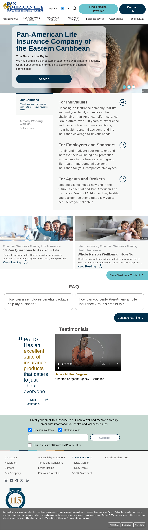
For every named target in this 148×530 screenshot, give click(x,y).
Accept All (114, 525)
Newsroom (11, 462)
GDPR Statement (82, 473)
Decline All (126, 525)
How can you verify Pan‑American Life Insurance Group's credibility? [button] (108, 301)
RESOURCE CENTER (95, 19)
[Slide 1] (129, 87)
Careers (9, 467)
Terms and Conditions (50, 462)
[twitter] (22, 480)
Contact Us (132, 9)
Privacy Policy (80, 467)
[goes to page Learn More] (123, 117)
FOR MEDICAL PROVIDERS (74, 19)
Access (44, 79)
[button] (66, 8)
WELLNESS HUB (116, 19)
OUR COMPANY (137, 19)
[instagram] (6, 480)
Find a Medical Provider (98, 8)
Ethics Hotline (46, 467)
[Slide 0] (124, 87)
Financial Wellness (44, 430)
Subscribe (105, 438)
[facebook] (16, 480)
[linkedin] (11, 480)
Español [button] (53, 8)
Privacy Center (80, 462)
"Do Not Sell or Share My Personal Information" (65, 518)
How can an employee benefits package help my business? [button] (38, 301)
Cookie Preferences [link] (116, 457)
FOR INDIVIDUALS (10, 19)
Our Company (13, 473)
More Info (139, 525)
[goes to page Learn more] (123, 190)
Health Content (71, 430)
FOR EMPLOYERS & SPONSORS (31, 19)
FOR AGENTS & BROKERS (53, 19)
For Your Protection (49, 473)
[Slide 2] (133, 87)
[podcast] (27, 480)
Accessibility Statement (51, 457)
